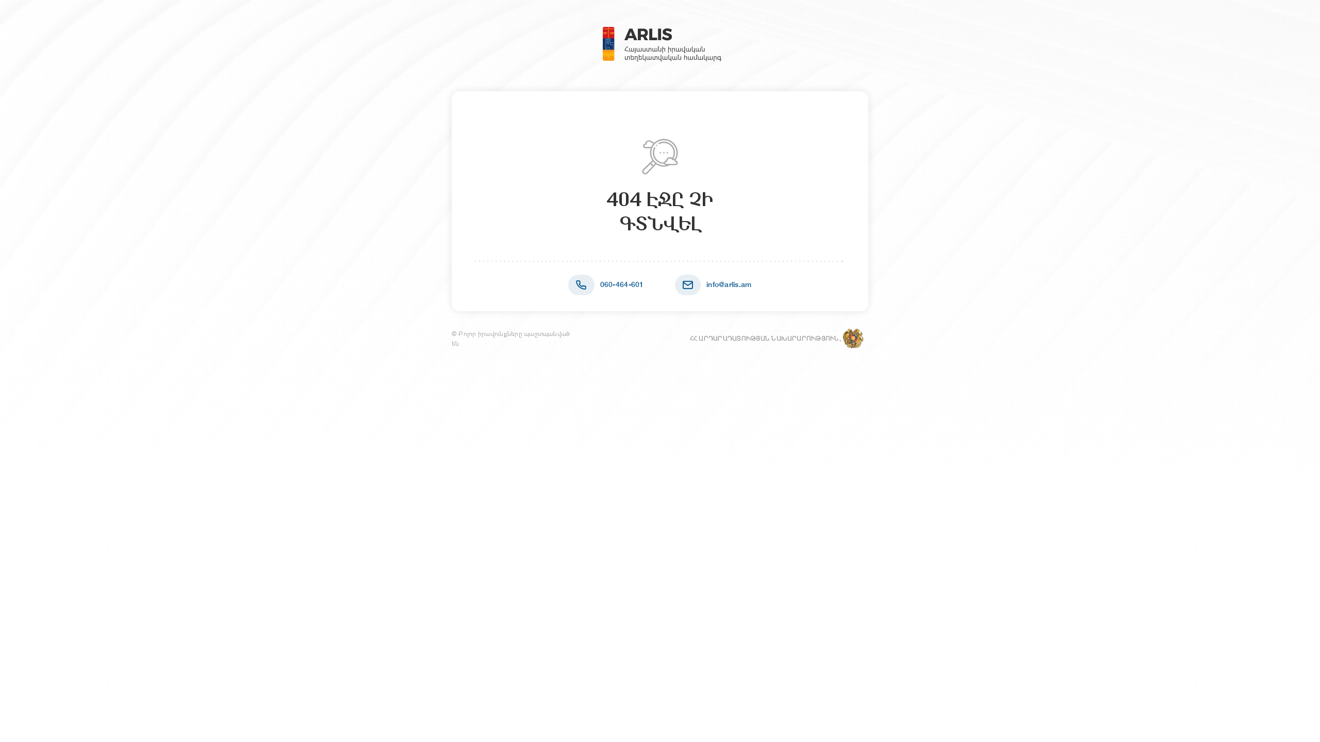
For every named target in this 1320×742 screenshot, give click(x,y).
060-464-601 (622, 284)
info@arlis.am (729, 284)
